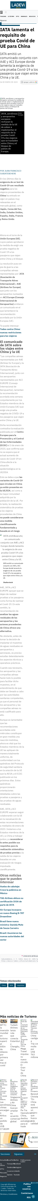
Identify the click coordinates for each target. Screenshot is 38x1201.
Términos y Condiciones (8, 1194)
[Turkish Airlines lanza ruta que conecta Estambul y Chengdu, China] (14, 1021)
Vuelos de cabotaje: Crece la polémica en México (10, 890)
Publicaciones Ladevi (25, 1161)
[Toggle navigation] (5, 12)
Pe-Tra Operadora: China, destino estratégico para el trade (26, 1118)
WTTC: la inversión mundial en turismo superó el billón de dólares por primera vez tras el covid (4, 1045)
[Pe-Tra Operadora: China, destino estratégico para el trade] (24, 1093)
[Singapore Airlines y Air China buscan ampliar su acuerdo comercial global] (14, 1087)
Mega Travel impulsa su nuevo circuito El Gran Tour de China (24, 1062)
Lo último (11, 16)
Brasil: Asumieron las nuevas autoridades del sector (12, 936)
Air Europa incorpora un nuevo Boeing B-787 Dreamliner (12, 913)
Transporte (11, 1164)
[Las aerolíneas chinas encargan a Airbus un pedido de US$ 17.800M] (3, 1089)
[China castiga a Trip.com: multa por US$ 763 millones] (34, 1026)
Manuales (24, 16)
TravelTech (11, 1160)
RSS (29, 1197)
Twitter (16, 1160)
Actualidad (4, 1160)
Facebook (17, 1164)
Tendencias (11, 1167)
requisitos (20, 985)
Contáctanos (27, 1193)
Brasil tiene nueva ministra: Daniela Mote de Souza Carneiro (11, 925)
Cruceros (10, 1171)
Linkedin (17, 1171)
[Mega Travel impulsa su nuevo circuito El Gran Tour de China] (24, 1033)
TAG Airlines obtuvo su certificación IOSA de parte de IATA (11, 901)
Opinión (9, 1175)
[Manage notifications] (33, 1196)
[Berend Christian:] (34, 1085)
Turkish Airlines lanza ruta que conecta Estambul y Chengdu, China (15, 1037)
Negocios (32, 16)
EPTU (17, 16)
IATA (11, 985)
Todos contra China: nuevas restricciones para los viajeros (10, 332)
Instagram (17, 1167)
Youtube (17, 1175)
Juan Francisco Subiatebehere (10, 172)
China (4, 985)
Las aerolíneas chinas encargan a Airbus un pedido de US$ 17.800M (5, 1115)
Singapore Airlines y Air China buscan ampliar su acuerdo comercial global (15, 1109)
